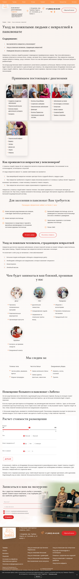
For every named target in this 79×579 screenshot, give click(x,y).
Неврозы (11, 152)
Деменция (34, 109)
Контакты (74, 2)
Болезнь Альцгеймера (37, 101)
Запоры (10, 144)
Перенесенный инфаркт (15, 138)
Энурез (10, 149)
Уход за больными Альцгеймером (38, 558)
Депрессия (11, 147)
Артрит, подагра (58, 109)
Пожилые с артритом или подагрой (64, 555)
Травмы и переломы (59, 115)
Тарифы (14, 2)
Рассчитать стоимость (48, 235)
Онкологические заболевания (39, 106)
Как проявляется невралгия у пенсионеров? (21, 44)
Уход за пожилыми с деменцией (38, 555)
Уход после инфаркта (60, 563)
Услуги (23, 2)
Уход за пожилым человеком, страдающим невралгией (24, 47)
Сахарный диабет (59, 112)
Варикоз (10, 141)
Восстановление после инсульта (38, 561)
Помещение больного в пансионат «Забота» (21, 51)
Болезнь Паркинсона (37, 112)
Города (52, 2)
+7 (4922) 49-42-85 (53, 9)
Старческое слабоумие (37, 103)
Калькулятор (63, 2)
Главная (4, 2)
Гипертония (57, 106)
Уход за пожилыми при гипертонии (64, 547)
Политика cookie (53, 574)
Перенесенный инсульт (15, 106)
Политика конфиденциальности (12, 564)
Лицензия (5, 556)
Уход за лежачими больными (37, 552)
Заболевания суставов (60, 101)
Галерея (43, 2)
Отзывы (33, 2)
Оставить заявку (29, 235)
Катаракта (11, 114)
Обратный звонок (69, 10)
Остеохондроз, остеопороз (61, 103)
